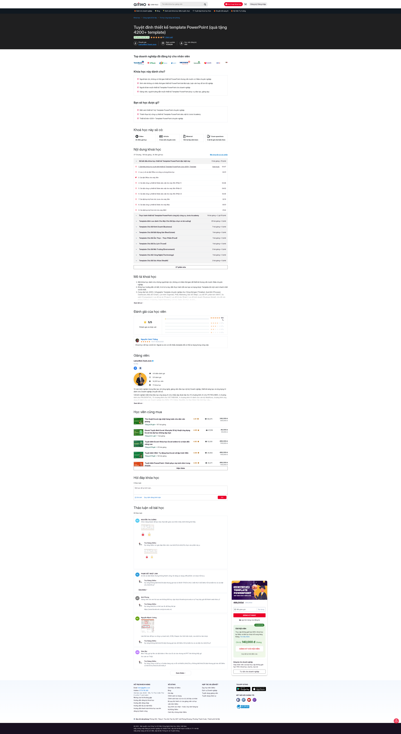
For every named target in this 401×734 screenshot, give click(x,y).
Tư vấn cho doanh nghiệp (249, 672)
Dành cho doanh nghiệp (144, 11)
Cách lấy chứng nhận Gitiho (177, 712)
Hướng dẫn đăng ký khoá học (144, 700)
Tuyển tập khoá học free (203, 11)
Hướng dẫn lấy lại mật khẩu (143, 706)
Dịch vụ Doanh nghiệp (209, 690)
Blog (158, 11)
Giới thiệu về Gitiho (174, 688)
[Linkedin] (244, 700)
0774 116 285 (143, 690)
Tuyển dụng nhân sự (209, 696)
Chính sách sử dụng (174, 696)
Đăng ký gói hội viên (249, 649)
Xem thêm (142, 590)
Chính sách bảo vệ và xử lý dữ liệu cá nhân (182, 698)
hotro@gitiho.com (144, 688)
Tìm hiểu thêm (245, 637)
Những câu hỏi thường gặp (143, 697)
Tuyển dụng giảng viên (210, 693)
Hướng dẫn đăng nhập (141, 703)
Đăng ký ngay (249, 615)
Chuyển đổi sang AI (222, 11)
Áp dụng (261, 609)
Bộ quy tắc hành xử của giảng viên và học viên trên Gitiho (182, 702)
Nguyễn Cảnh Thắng (149, 339)
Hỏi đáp (170, 693)
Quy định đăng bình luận (152, 497)
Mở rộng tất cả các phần (219, 155)
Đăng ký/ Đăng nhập (258, 4)
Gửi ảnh (139, 497)
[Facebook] (238, 700)
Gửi (222, 497)
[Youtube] (249, 700)
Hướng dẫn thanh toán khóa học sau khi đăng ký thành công (147, 709)
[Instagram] (254, 700)
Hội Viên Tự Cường (239, 11)
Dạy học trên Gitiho (208, 688)
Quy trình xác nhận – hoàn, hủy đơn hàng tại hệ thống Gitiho (183, 708)
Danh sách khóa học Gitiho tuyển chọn (177, 11)
